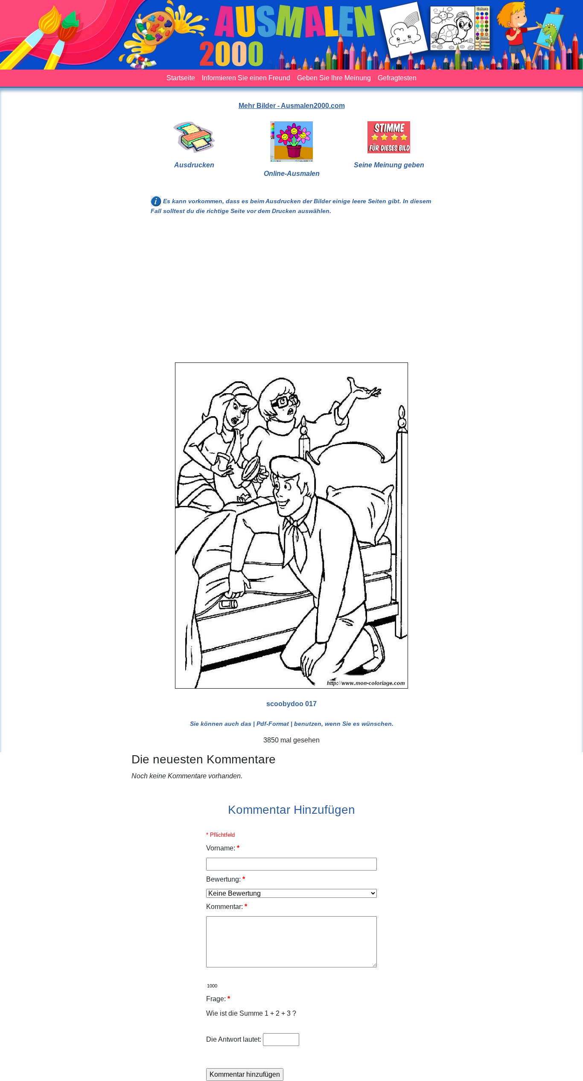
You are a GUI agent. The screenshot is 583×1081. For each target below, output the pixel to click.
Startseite (180, 78)
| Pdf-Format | (272, 723)
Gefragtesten (397, 78)
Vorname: (222, 848)
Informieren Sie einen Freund (246, 78)
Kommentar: (226, 906)
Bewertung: (225, 879)
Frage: (218, 998)
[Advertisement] (291, 292)
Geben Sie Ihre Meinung (334, 78)
